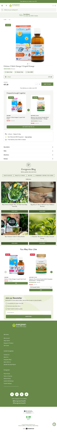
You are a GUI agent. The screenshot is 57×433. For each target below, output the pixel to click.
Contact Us (6, 354)
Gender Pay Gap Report (10, 364)
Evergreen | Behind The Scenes (44, 175)
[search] (2, 10)
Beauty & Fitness (20, 175)
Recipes (30, 175)
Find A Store (7, 373)
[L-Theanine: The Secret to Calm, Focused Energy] (42, 224)
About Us (6, 357)
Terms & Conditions (22, 425)
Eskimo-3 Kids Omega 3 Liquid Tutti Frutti (16, 118)
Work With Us (7, 362)
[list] (28, 272)
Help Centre (7, 340)
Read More (15, 211)
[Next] (51, 272)
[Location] (6, 5)
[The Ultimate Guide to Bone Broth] (14, 224)
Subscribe (28, 316)
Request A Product (8, 343)
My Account (7, 338)
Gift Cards (6, 345)
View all (28, 179)
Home (5, 19)
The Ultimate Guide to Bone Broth (14, 236)
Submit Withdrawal (9, 381)
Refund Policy (7, 378)
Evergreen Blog (7, 359)
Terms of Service (8, 376)
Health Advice (8, 175)
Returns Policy (35, 425)
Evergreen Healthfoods (29, 424)
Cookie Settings (8, 383)
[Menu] (2, 5)
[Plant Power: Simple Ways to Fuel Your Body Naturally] (14, 192)
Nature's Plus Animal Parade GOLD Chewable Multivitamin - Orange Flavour (40, 118)
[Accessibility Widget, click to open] (54, 424)
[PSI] (28, 420)
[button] (28, 69)
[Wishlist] (53, 5)
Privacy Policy (29, 425)
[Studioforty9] (28, 429)
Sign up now (28, 137)
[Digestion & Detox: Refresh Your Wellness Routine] (42, 192)
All (9, 19)
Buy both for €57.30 (28, 126)
